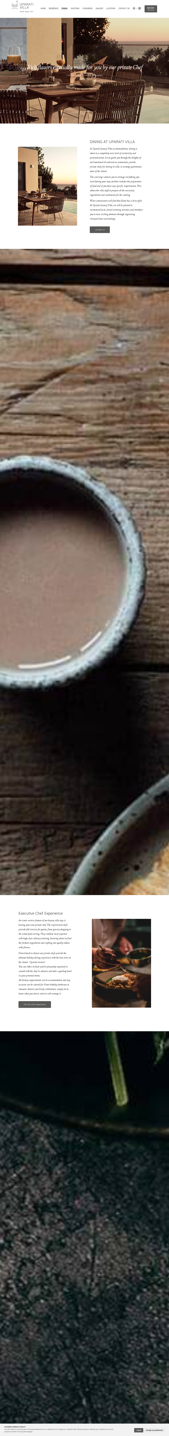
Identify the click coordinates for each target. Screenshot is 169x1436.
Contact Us (124, 8)
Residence (53, 8)
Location (110, 8)
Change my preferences (154, 1430)
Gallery (99, 8)
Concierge (87, 8)
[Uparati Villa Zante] (22, 6)
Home (43, 8)
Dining (65, 8)
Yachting (75, 8)
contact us (100, 229)
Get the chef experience (35, 1004)
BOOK (150, 9)
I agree (138, 1430)
